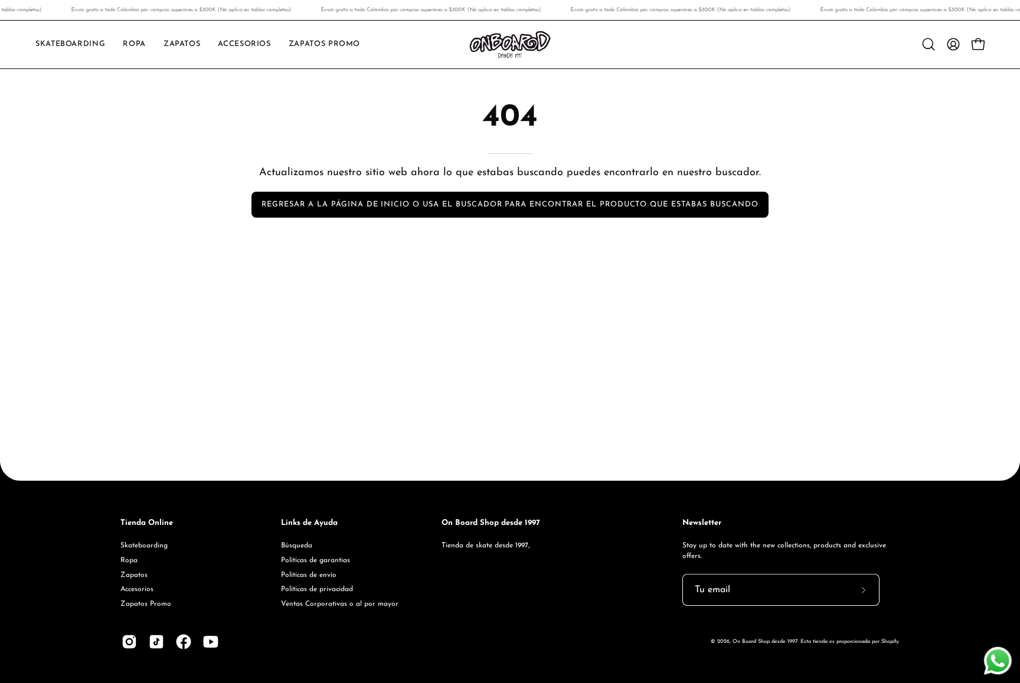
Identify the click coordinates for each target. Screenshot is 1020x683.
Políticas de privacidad (317, 589)
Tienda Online (146, 523)
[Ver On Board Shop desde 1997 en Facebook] (183, 642)
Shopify (889, 641)
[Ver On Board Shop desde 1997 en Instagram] (129, 642)
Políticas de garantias (315, 559)
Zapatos (134, 574)
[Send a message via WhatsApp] (998, 661)
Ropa (129, 559)
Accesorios (136, 589)
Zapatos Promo (145, 604)
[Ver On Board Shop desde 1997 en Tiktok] (156, 642)
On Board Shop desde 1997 (765, 641)
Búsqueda (296, 545)
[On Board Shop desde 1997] (510, 44)
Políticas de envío (308, 574)
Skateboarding (144, 545)
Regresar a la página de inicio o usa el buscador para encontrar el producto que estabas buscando (509, 204)
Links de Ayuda (309, 523)
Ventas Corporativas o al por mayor (339, 604)
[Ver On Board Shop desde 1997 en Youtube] (211, 642)
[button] (182, 44)
